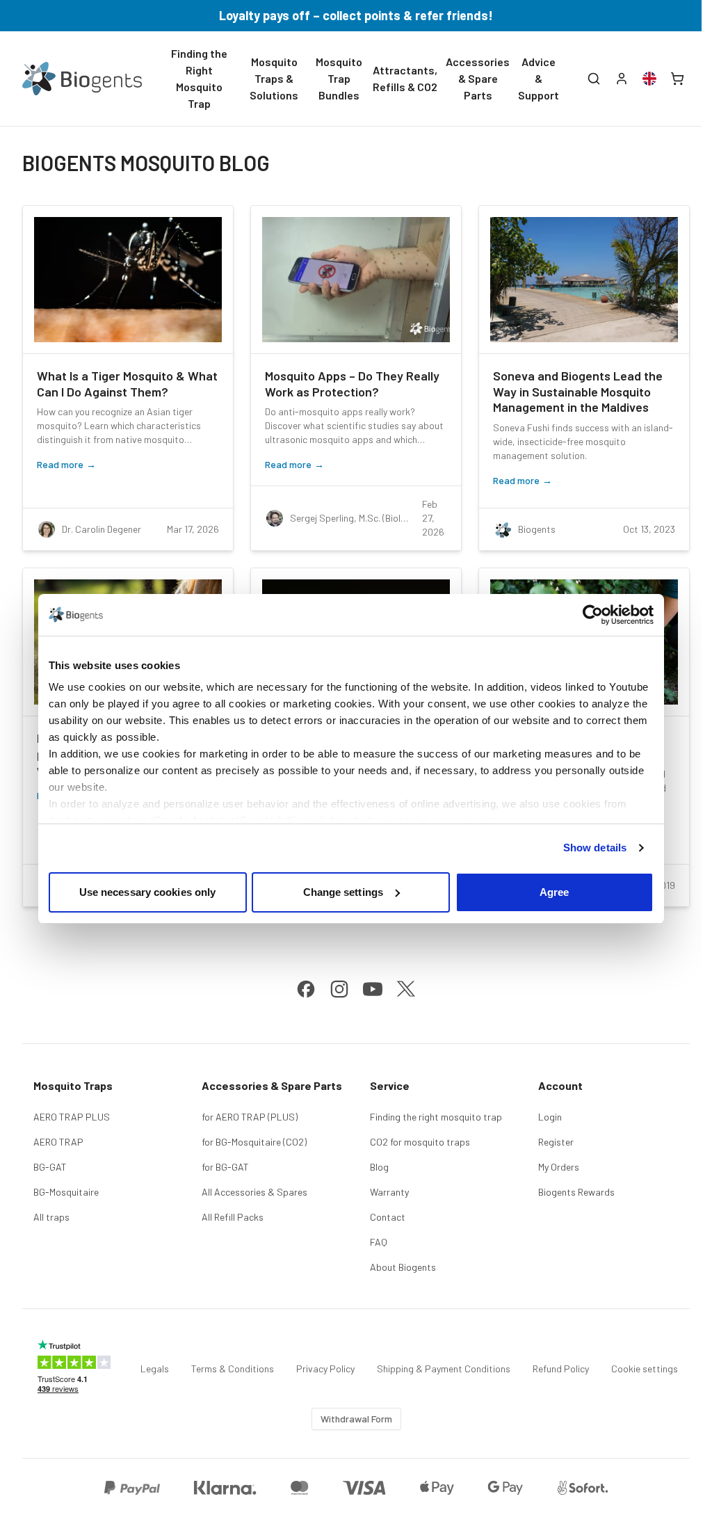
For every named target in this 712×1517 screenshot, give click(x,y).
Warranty (389, 1192)
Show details (594, 847)
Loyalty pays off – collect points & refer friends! (356, 15)
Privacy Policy (325, 1368)
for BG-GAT (225, 1167)
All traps (51, 1217)
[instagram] (339, 989)
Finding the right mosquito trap (436, 1117)
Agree (554, 892)
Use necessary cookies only (147, 892)
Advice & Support (538, 78)
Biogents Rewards (576, 1192)
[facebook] (306, 989)
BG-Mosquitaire (66, 1192)
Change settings (343, 892)
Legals (154, 1368)
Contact (387, 1217)
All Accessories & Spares (254, 1192)
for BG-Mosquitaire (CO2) (254, 1142)
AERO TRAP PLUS (71, 1117)
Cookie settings (644, 1368)
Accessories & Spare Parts (478, 78)
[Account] (621, 78)
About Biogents (403, 1267)
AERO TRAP (58, 1142)
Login (550, 1117)
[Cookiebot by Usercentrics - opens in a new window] (593, 614)
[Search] (593, 78)
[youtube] (372, 989)
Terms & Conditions (232, 1368)
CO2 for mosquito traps (420, 1142)
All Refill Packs (233, 1217)
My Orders (558, 1167)
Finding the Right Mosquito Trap (199, 78)
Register (556, 1142)
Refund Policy (561, 1368)
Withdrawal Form (356, 1418)
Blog (379, 1167)
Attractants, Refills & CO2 (405, 78)
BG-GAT (50, 1167)
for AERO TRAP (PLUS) (250, 1117)
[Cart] (677, 78)
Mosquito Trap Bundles (339, 78)
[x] (406, 989)
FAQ (378, 1242)
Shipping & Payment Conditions (443, 1368)
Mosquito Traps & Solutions (274, 78)
